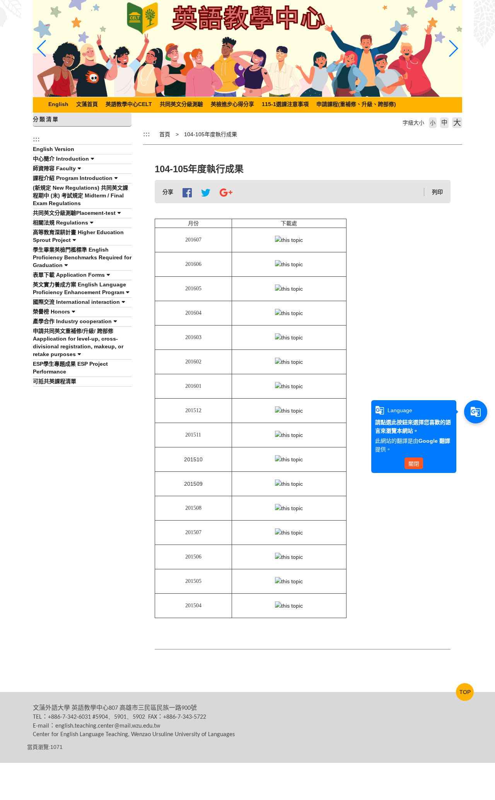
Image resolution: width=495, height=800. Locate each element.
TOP (465, 692)
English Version (53, 149)
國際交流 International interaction (76, 302)
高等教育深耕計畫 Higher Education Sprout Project (78, 236)
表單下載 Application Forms (69, 275)
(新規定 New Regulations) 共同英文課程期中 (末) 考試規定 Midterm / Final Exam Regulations (80, 195)
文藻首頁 (87, 104)
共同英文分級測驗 (181, 104)
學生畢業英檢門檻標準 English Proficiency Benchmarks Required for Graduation (82, 257)
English (58, 104)
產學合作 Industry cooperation (72, 321)
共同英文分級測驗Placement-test (74, 213)
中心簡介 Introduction (61, 159)
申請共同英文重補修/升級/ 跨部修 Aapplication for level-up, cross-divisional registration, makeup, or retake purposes (78, 342)
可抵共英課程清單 (54, 381)
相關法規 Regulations (60, 222)
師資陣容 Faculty (54, 168)
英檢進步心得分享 (232, 104)
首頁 (164, 134)
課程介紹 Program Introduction (73, 178)
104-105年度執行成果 (210, 134)
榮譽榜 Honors (51, 311)
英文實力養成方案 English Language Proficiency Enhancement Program (79, 288)
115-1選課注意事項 (285, 104)
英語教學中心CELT (129, 104)
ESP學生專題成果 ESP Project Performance (70, 368)
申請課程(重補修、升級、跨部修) (356, 104)
